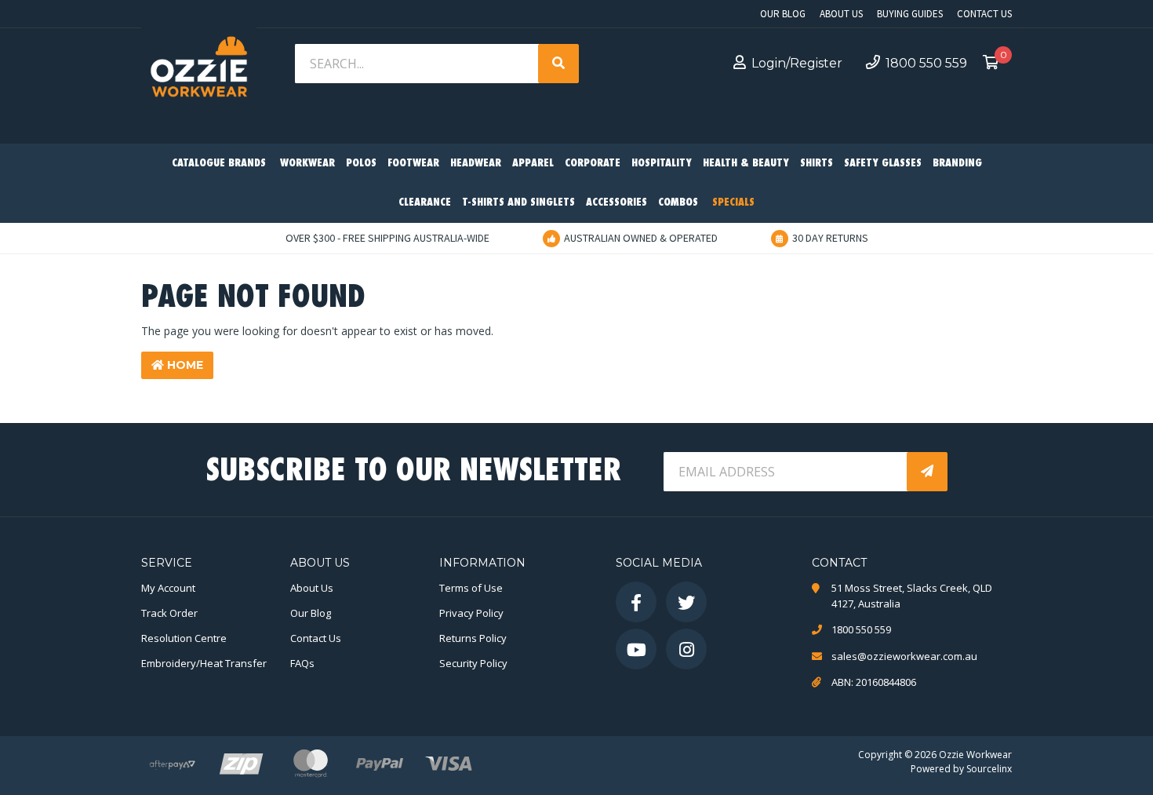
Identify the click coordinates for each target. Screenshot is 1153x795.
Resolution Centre (184, 638)
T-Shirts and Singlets (518, 203)
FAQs (302, 663)
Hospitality (661, 164)
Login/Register (796, 63)
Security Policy (473, 663)
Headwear (475, 164)
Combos (678, 203)
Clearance (424, 203)
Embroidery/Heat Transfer (204, 663)
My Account (168, 588)
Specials (733, 203)
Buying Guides (910, 13)
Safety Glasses (883, 164)
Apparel (533, 164)
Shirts (816, 164)
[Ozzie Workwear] (198, 71)
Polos (361, 164)
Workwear (307, 164)
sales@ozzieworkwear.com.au (904, 656)
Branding (957, 164)
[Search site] (558, 63)
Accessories (616, 203)
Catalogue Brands (219, 164)
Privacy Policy (471, 613)
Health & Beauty (746, 164)
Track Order (169, 613)
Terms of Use (471, 588)
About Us (841, 13)
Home (183, 365)
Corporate (592, 164)
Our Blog (783, 13)
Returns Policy (473, 638)
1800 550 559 (926, 63)
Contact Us (984, 13)
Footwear (413, 164)
